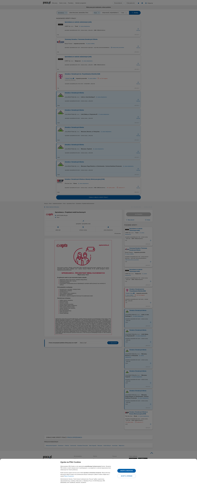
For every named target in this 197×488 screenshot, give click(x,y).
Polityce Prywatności (69, 476)
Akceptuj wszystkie (126, 470)
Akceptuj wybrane (126, 476)
